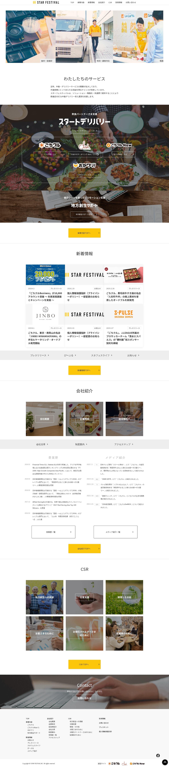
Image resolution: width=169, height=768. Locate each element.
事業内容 (80, 2)
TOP (72, 2)
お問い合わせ (131, 2)
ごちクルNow (32, 727)
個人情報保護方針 (105, 731)
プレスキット (104, 727)
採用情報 (118, 2)
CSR (110, 2)
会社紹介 (101, 2)
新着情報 (91, 2)
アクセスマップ (54, 738)
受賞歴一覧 (53, 735)
